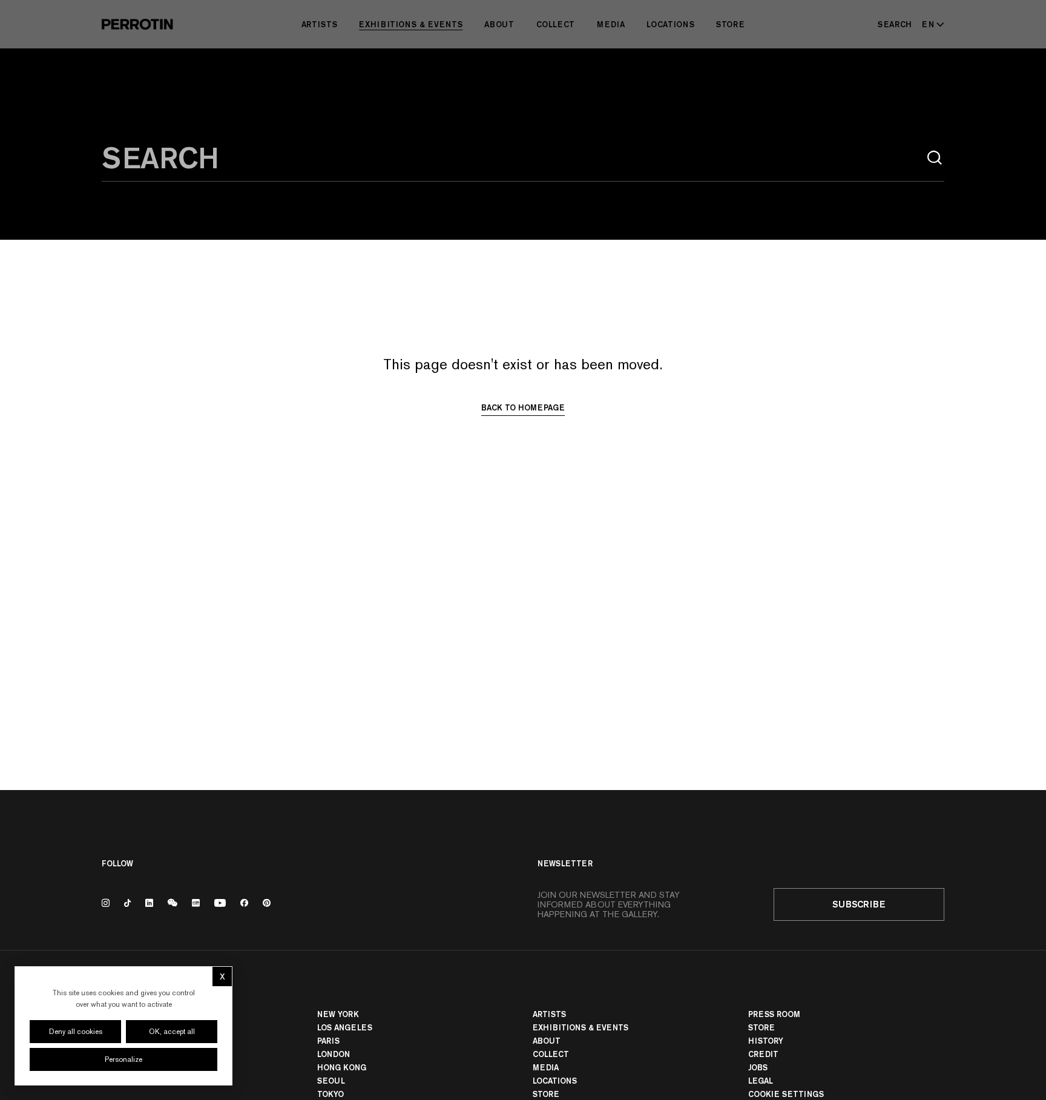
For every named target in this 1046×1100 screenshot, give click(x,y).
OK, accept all (172, 1031)
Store (730, 24)
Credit (763, 1054)
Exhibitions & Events (410, 24)
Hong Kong (341, 1067)
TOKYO (330, 1094)
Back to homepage (523, 407)
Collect (556, 24)
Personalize (123, 1059)
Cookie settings (786, 1094)
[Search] (934, 158)
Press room (774, 1014)
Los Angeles (344, 1027)
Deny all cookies (75, 1031)
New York (338, 1014)
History (765, 1041)
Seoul (331, 1080)
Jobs (758, 1067)
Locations (670, 24)
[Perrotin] (137, 24)
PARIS (328, 1041)
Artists (319, 24)
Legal (760, 1080)
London (333, 1054)
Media (611, 24)
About (499, 24)
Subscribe (859, 904)
